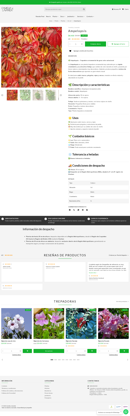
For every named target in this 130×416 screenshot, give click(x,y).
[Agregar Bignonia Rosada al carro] (124, 351)
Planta (56, 21)
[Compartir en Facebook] (69, 210)
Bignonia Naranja (71, 341)
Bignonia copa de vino (8, 341)
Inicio (50, 21)
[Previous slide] (2, 95)
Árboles (47, 388)
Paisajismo (48, 398)
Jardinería (48, 395)
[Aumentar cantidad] (81, 44)
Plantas (63, 21)
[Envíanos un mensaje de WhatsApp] (125, 411)
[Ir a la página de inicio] (7, 9)
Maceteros (48, 391)
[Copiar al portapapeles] (86, 210)
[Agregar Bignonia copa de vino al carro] (27, 351)
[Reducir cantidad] (69, 44)
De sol (69, 21)
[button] (90, 16)
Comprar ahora (16, 355)
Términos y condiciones (9, 388)
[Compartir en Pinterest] (82, 210)
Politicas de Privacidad (8, 393)
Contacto (4, 386)
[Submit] (84, 9)
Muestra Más (92, 272)
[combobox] (65, 9)
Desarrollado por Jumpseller (24, 407)
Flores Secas (49, 393)
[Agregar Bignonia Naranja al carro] (91, 351)
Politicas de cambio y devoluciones (12, 391)
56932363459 (93, 386)
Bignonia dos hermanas (41, 341)
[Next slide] (60, 95)
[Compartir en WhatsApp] (78, 210)
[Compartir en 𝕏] (74, 210)
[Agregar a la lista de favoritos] (4, 323)
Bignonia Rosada (103, 341)
